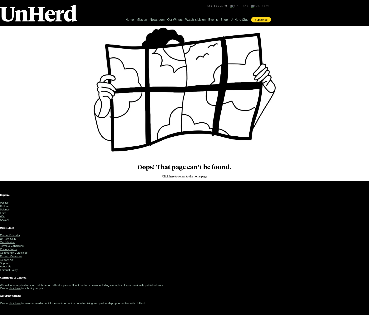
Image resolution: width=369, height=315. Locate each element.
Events (213, 19)
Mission (141, 19)
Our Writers (175, 19)
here (172, 176)
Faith (3, 212)
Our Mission (7, 242)
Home (129, 19)
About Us (5, 266)
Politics (4, 202)
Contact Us (6, 259)
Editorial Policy (9, 269)
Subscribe (261, 19)
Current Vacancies (11, 256)
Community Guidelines (13, 252)
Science (5, 209)
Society (4, 219)
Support (5, 263)
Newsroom (157, 19)
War (2, 216)
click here (15, 288)
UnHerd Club (239, 19)
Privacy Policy (8, 249)
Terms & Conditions (12, 245)
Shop (224, 19)
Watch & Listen (195, 19)
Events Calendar (10, 235)
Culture (4, 206)
